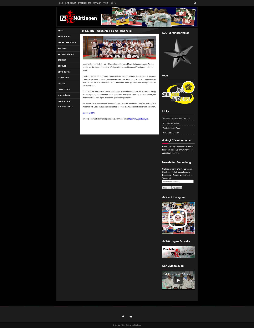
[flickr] (130, 316)
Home (60, 3)
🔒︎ (115, 3)
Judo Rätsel (64, 95)
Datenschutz (84, 3)
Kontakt (97, 3)
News (60, 30)
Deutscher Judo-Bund (171, 128)
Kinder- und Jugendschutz (65, 104)
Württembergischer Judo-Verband (176, 118)
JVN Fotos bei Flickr (171, 132)
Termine (62, 60)
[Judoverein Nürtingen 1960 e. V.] (127, 17)
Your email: (166, 178)
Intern (106, 3)
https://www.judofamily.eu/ (138, 118)
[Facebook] (123, 316)
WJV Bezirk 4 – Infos (171, 123)
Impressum (70, 3)
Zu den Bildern (89, 112)
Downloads (64, 89)
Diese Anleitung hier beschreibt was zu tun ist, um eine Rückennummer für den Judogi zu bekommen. (178, 149)
